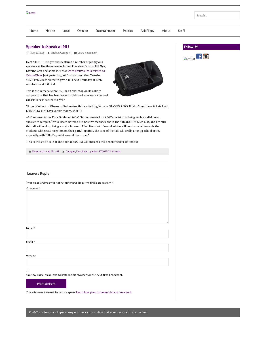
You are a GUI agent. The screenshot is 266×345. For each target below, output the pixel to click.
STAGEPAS (105, 151)
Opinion (82, 31)
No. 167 (55, 151)
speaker (93, 151)
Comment (33, 188)
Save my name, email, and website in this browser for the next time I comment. (74, 275)
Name (30, 228)
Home (34, 31)
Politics (128, 31)
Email (30, 242)
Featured (37, 151)
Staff (181, 31)
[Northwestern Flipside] (30, 12)
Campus (70, 151)
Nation (50, 31)
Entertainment (105, 31)
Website (31, 256)
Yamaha (116, 151)
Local (66, 31)
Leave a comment (87, 52)
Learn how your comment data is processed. (104, 292)
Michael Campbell (61, 52)
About (166, 31)
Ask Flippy (147, 31)
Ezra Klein (82, 151)
